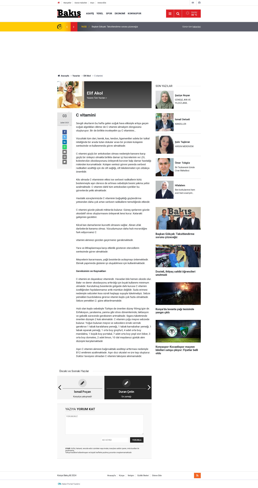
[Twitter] (64, 137)
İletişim (131, 475)
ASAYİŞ (90, 13)
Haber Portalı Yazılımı (71, 484)
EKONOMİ (120, 13)
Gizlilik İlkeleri (143, 475)
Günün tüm (191, 26)
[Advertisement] (129, 51)
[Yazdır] (64, 157)
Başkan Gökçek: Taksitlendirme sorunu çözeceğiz (115, 26)
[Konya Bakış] (69, 13)
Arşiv (92, 3)
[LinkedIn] (64, 142)
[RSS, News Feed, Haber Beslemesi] (197, 475)
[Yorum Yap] (64, 162)
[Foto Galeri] (199, 2)
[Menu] (170, 13)
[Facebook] (64, 132)
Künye (121, 475)
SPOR (109, 13)
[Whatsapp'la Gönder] (64, 147)
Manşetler (67, 3)
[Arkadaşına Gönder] (64, 152)
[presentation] (67, 26)
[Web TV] (192, 2)
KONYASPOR (134, 13)
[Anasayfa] (58, 3)
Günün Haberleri (81, 3)
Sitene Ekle (102, 3)
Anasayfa (111, 475)
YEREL (99, 13)
